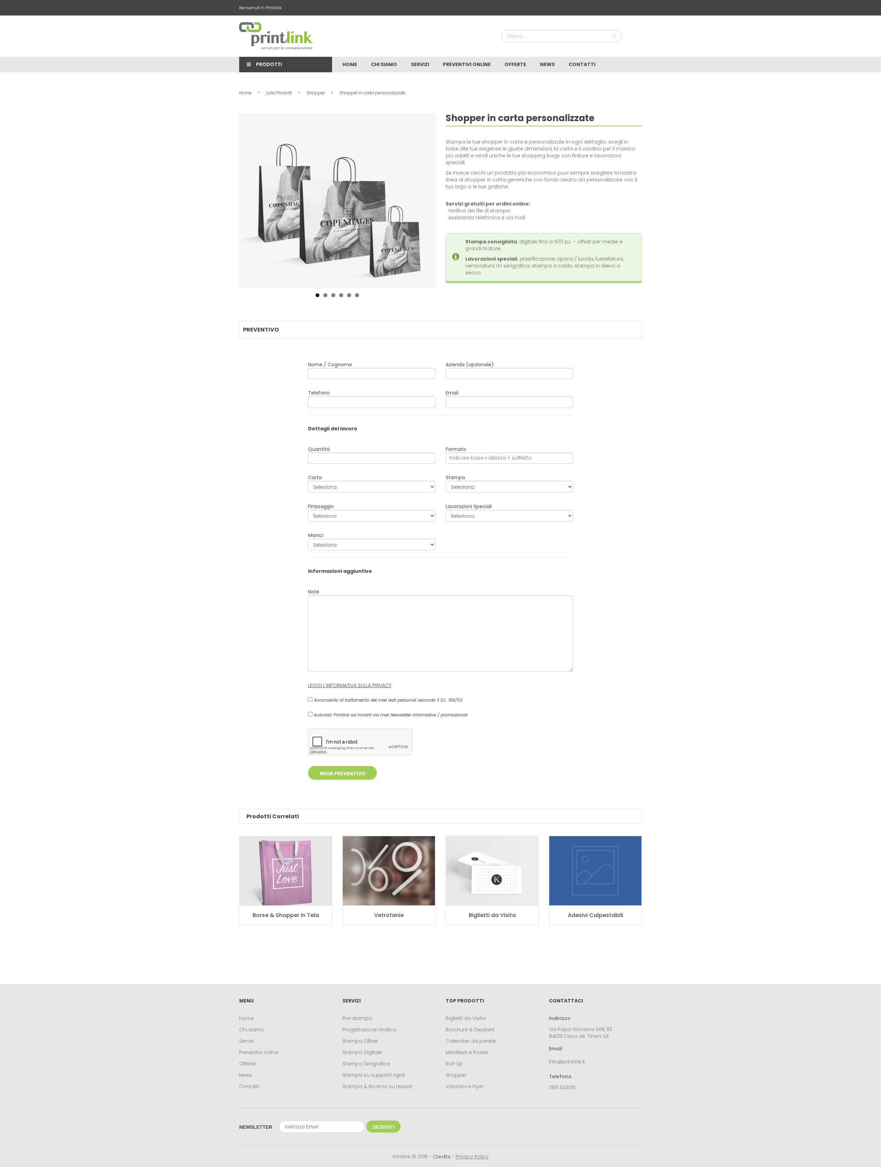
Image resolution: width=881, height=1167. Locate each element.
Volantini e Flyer (465, 1086)
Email (452, 392)
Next (446, 201)
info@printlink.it (567, 1061)
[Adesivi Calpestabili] (595, 871)
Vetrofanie (389, 915)
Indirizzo (560, 1018)
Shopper (316, 93)
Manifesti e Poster (467, 1052)
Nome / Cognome (330, 364)
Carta (315, 477)
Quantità (319, 449)
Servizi (246, 1041)
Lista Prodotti (279, 93)
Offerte (247, 1063)
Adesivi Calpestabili (595, 915)
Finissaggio (321, 506)
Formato (456, 449)
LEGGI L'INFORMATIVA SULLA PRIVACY (349, 685)
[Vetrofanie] (388, 871)
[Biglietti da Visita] (492, 871)
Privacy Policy (472, 1156)
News (245, 1075)
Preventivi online (258, 1052)
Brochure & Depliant (470, 1029)
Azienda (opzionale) (470, 364)
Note (313, 591)
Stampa (455, 477)
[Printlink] (275, 36)
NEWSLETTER (255, 1127)
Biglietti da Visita (492, 915)
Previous (229, 201)
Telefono (319, 392)
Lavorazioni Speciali (469, 506)
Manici (315, 535)
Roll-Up (454, 1063)
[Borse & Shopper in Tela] (285, 871)
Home (245, 93)
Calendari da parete (471, 1041)
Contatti (249, 1086)
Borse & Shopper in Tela (286, 915)
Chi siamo (251, 1029)
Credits (441, 1156)
